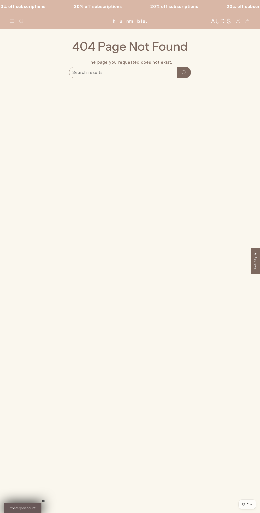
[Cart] (247, 21)
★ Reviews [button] (255, 261)
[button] (22, 508)
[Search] (184, 72)
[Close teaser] (43, 501)
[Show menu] (12, 21)
